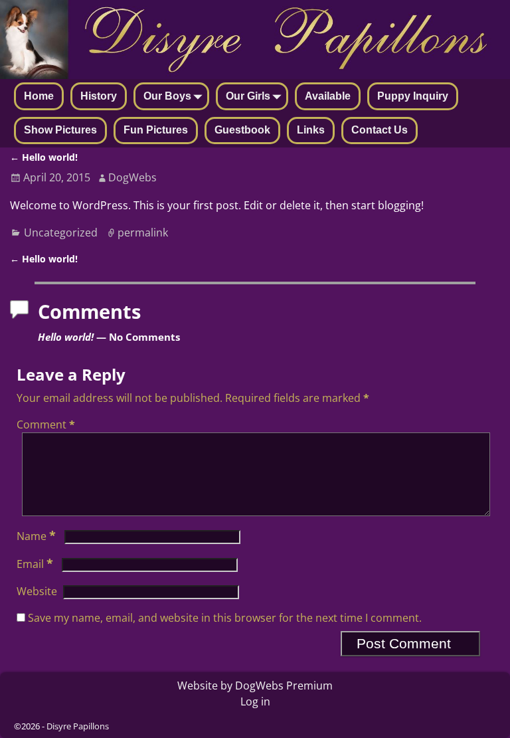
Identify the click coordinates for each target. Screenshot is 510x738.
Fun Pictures (156, 130)
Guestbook (242, 130)
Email (35, 564)
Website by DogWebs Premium (255, 685)
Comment (46, 424)
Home (39, 96)
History (98, 96)
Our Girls (248, 96)
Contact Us (379, 130)
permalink (143, 232)
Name (36, 536)
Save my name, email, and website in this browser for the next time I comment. (225, 617)
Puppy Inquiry (412, 96)
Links (311, 130)
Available (328, 96)
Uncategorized (61, 232)
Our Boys (167, 96)
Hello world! (44, 157)
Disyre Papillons (77, 726)
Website (37, 591)
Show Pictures (60, 130)
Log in (255, 701)
